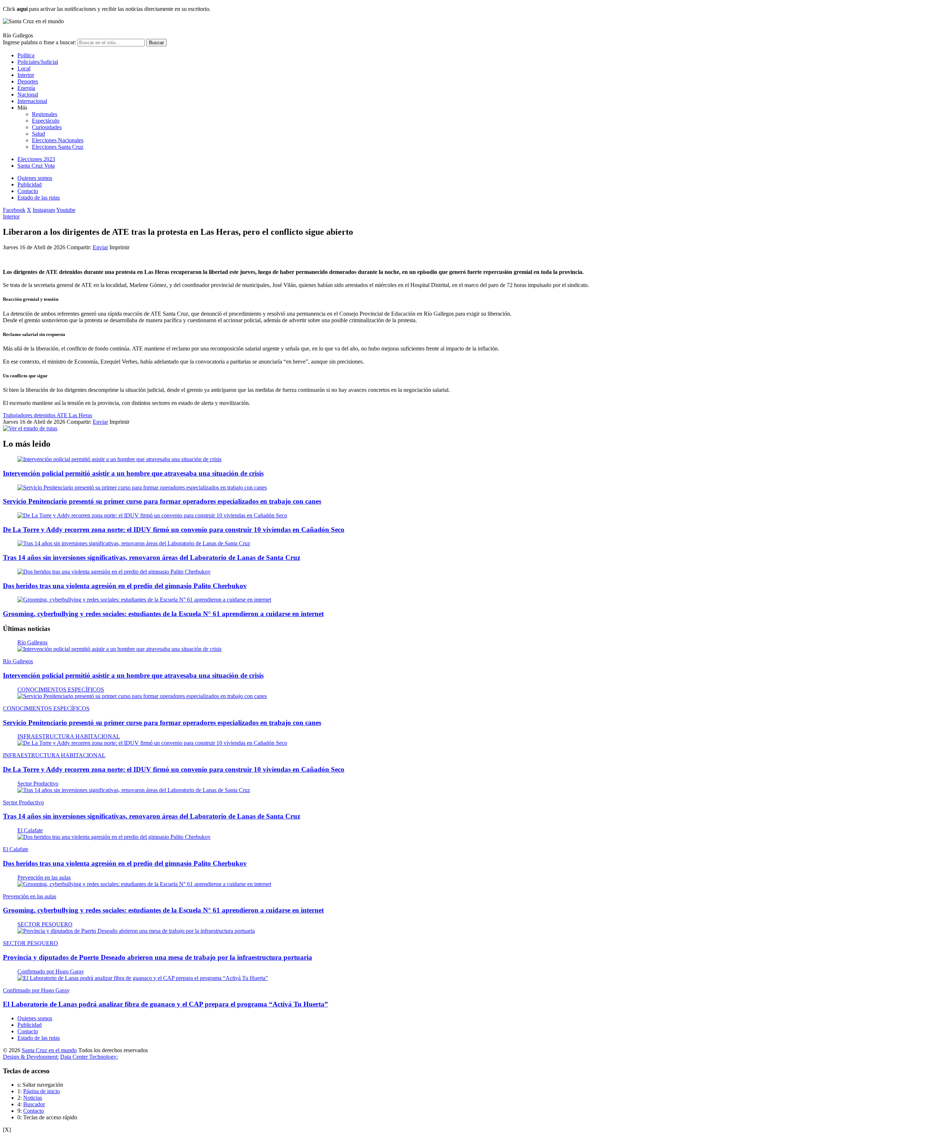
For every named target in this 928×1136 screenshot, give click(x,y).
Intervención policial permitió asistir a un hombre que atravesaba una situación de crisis (133, 473)
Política (25, 55)
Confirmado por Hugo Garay (50, 971)
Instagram (44, 210)
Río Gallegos (32, 642)
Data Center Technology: (89, 1057)
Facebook (14, 210)
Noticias (32, 1098)
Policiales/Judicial (37, 62)
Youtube (65, 210)
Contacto (27, 191)
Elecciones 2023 (36, 159)
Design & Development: (31, 1057)
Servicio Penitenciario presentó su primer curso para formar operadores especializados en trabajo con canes (162, 501)
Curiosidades (47, 127)
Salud (38, 134)
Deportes (27, 81)
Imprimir (119, 247)
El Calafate (30, 830)
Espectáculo (45, 121)
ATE (63, 415)
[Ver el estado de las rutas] (30, 428)
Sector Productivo (37, 783)
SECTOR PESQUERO (44, 924)
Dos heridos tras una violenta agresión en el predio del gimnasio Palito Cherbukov (125, 586)
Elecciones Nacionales (57, 140)
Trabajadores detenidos (30, 415)
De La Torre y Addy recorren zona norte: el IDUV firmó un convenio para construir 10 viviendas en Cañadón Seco (173, 529)
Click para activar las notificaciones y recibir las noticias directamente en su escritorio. (107, 9)
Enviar (100, 247)
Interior (25, 75)
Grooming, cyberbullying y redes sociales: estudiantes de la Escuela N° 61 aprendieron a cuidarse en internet (163, 614)
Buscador (34, 1104)
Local (23, 68)
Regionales (44, 114)
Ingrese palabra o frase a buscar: (39, 42)
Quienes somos (34, 178)
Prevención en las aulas (44, 877)
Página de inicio (41, 1091)
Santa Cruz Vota (36, 166)
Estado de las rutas (38, 197)
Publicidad (29, 184)
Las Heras (80, 415)
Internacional (32, 101)
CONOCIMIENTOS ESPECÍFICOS (60, 689)
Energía (26, 88)
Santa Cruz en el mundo (49, 1050)
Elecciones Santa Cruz (57, 147)
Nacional (27, 94)
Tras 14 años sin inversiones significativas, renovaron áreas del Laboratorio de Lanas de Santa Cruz (151, 557)
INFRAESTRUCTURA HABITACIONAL (68, 736)
